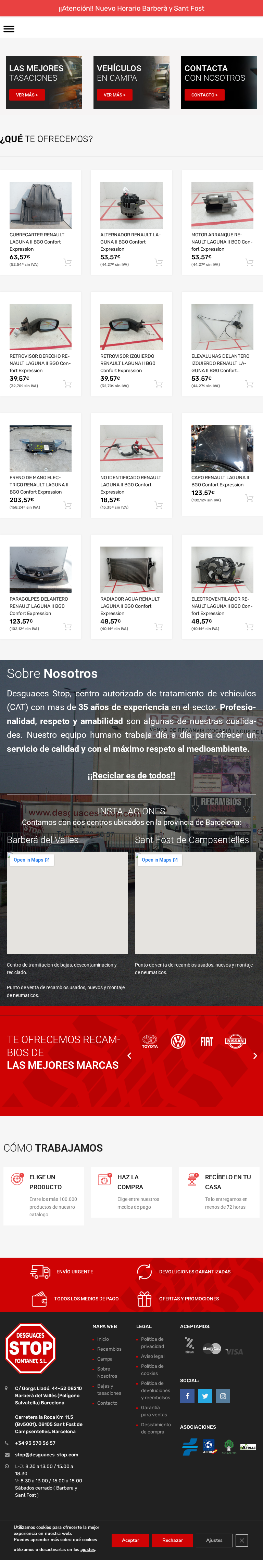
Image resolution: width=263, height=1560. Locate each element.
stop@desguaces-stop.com (46, 1455)
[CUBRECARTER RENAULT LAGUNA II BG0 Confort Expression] (41, 205)
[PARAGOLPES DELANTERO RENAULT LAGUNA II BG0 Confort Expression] (41, 570)
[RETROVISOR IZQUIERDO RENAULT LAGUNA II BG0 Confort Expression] (131, 327)
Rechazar (172, 1540)
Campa (105, 1359)
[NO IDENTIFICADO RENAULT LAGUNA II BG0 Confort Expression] (131, 448)
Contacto (107, 1403)
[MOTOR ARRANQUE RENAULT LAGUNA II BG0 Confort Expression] (222, 205)
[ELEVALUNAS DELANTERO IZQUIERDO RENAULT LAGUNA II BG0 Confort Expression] (222, 327)
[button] (129, 1055)
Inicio (103, 1339)
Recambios (109, 1349)
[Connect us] (187, 1396)
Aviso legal (152, 1356)
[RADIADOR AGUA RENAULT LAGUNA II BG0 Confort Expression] (131, 570)
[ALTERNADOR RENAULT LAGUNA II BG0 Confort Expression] (131, 205)
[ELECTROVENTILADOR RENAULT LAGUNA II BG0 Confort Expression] (222, 570)
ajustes (87, 1550)
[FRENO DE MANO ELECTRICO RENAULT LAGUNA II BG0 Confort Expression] (41, 448)
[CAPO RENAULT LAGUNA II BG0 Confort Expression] (222, 448)
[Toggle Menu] (8, 31)
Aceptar (130, 1540)
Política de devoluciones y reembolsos (155, 1390)
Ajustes (214, 1540)
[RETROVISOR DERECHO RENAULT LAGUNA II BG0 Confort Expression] (41, 327)
